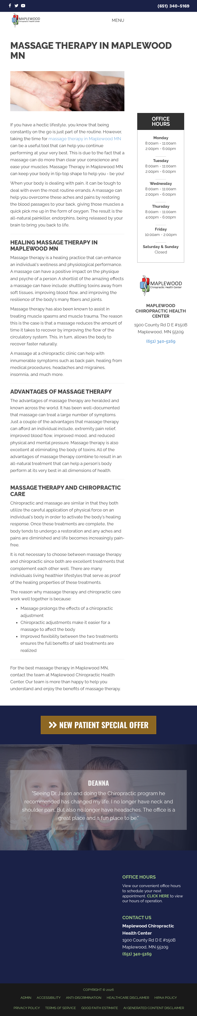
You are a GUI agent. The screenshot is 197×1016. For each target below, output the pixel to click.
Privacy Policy (27, 1008)
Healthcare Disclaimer (128, 998)
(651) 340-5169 (173, 5)
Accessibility (49, 998)
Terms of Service (60, 1008)
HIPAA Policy (165, 998)
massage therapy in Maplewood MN (84, 138)
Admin (26, 998)
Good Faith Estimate (99, 1008)
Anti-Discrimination (83, 998)
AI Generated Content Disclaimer (153, 1008)
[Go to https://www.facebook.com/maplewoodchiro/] (10, 6)
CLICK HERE (158, 896)
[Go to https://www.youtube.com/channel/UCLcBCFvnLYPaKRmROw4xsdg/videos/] (23, 6)
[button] (98, 725)
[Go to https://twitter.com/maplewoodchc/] (16, 6)
